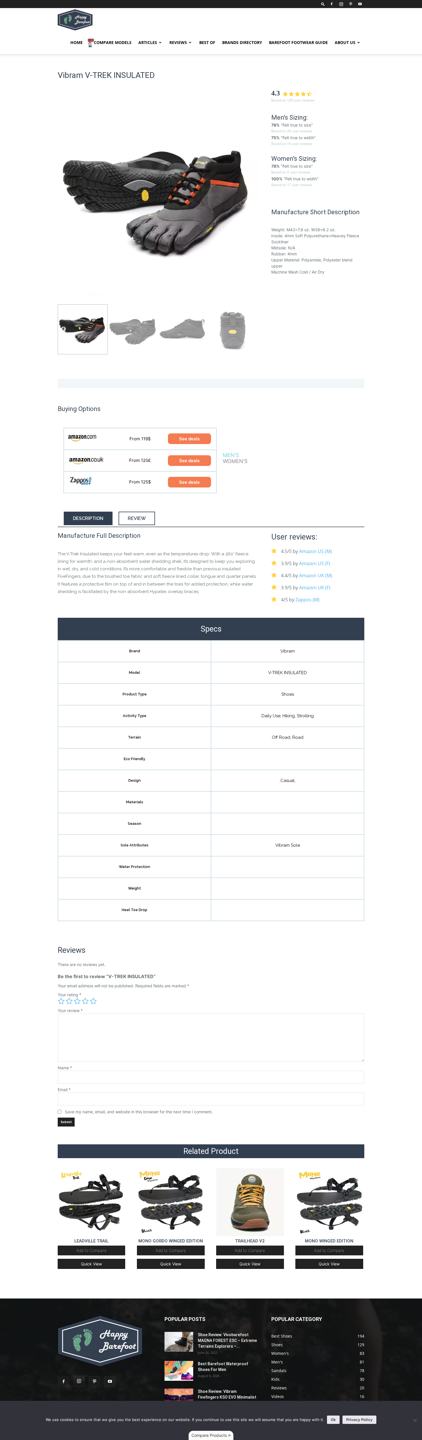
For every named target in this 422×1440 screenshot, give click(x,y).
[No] (415, 1420)
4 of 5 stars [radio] (85, 1001)
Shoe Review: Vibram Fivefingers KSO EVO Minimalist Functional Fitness (227, 1397)
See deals (189, 438)
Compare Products (209, 1435)
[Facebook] (331, 4)
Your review (70, 1010)
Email (64, 1089)
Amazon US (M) (315, 551)
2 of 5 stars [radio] (69, 1001)
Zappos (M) (307, 599)
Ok (333, 1419)
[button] (323, 4)
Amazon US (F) (314, 563)
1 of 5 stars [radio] (61, 1001)
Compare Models (112, 42)
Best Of (207, 42)
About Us (345, 42)
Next (252, 200)
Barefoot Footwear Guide (298, 42)
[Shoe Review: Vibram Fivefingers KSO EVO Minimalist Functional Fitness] (178, 1398)
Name (65, 1067)
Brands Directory (242, 42)
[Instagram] (341, 4)
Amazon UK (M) (315, 575)
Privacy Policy (359, 1419)
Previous (63, 200)
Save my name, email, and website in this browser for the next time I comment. (139, 1111)
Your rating (69, 994)
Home (76, 42)
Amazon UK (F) (314, 587)
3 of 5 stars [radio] (77, 1001)
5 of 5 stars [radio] (93, 1001)
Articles (147, 42)
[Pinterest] (350, 4)
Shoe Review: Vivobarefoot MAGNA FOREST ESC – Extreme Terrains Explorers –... (227, 1340)
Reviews (178, 42)
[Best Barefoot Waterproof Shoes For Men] (178, 1371)
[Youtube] (360, 4)
